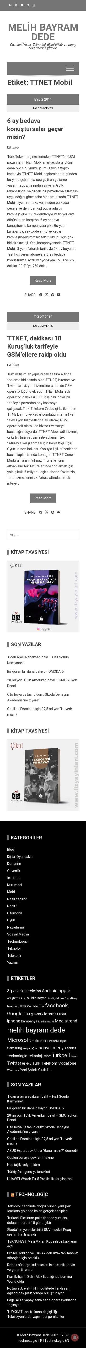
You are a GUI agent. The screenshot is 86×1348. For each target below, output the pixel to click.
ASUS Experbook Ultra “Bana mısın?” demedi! (42, 1150)
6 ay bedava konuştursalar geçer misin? (35, 129)
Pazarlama (15, 927)
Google (14, 1013)
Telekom (14, 955)
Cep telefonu (35, 1006)
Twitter (14, 1063)
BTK (23, 1006)
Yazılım (12, 962)
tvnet (74, 1056)
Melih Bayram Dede (43, 32)
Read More (43, 280)
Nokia (44, 1041)
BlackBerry (71, 998)
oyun (63, 1041)
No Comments (43, 108)
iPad (62, 1014)
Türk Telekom (44, 1063)
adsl (16, 991)
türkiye (26, 1063)
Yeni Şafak (28, 1070)
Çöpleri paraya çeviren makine (30, 1157)
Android (50, 990)
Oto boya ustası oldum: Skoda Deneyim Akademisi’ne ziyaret (38, 1129)
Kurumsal (14, 885)
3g (9, 990)
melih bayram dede (36, 1030)
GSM (26, 1014)
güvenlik (37, 1014)
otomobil (54, 1041)
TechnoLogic (17, 941)
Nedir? (12, 906)
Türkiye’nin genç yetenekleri (28, 1172)
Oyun (11, 920)
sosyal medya (52, 1047)
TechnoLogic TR (29, 1340)
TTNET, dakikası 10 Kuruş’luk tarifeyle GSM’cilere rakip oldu (36, 346)
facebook (56, 1005)
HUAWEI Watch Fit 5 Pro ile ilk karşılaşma (39, 1179)
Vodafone (67, 1063)
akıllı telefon (30, 991)
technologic (17, 1056)
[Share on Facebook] (41, 295)
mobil (35, 1041)
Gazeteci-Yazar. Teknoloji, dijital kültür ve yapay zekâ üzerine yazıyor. (43, 46)
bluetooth (13, 1006)
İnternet (13, 878)
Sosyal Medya (18, 934)
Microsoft (19, 1040)
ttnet (47, 1056)
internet (51, 1014)
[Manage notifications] (75, 1337)
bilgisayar (38, 998)
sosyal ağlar (30, 1048)
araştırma (13, 998)
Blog (15, 147)
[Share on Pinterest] (53, 295)
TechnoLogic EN (56, 1340)
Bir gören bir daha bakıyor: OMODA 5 (35, 671)
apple (64, 990)
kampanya (29, 1021)
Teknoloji (14, 948)
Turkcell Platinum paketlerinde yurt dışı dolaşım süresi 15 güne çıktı (37, 1220)
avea (25, 997)
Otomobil (14, 913)
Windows (13, 1070)
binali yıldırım (55, 998)
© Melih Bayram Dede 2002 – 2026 (43, 1335)
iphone (13, 1020)
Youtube (45, 1069)
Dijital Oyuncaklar (20, 857)
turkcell (61, 1055)
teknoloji (35, 1056)
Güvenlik (13, 871)
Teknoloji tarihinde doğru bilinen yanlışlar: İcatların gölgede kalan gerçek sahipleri (39, 1208)
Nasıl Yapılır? (17, 899)
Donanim (14, 863)
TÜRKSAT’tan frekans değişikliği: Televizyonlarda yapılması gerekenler (35, 1314)
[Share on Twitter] (47, 294)
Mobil (11, 892)
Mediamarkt (46, 1021)
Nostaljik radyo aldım (23, 1165)
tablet (71, 1048)
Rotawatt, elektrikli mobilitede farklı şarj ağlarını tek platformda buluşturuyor (38, 1290)
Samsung (14, 1048)
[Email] (59, 295)
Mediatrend (66, 1020)
